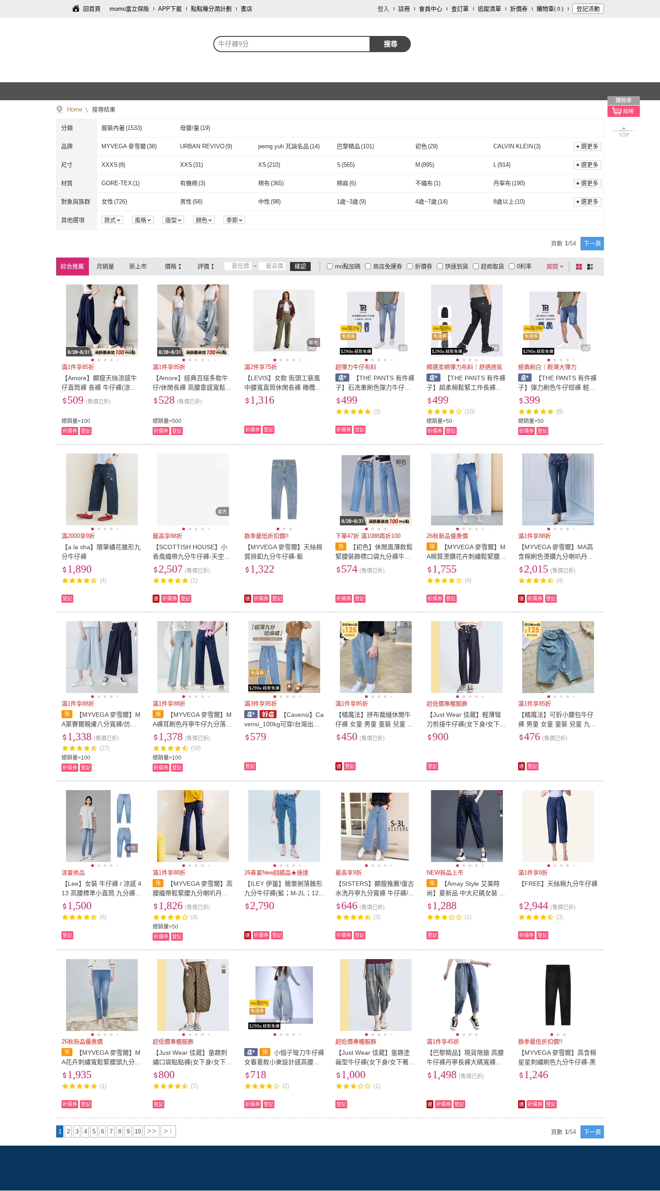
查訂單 (460, 8)
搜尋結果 (102, 109)
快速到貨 (456, 266)
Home (74, 109)
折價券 (519, 8)
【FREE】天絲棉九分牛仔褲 (558, 883)
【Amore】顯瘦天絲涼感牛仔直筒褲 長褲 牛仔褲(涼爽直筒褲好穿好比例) (99, 387)
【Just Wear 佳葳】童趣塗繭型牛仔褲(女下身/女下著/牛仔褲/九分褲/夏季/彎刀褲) (373, 1062)
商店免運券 (387, 266)
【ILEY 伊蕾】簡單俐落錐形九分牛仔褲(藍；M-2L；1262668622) (283, 893)
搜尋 (390, 44)
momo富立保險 (129, 8)
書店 (246, 8)
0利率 (524, 266)
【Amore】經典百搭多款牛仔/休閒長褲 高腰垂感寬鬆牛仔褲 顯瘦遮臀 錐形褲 (192, 387)
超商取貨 (492, 266)
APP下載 (170, 8)
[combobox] (291, 44)
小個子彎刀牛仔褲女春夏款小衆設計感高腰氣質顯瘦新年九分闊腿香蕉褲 (284, 1062)
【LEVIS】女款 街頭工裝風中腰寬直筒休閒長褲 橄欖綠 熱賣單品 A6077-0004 (282, 387)
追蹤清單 (489, 8)
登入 (383, 8)
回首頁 (92, 8)
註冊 (404, 8)
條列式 (591, 266)
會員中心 (430, 8)
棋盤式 (580, 266)
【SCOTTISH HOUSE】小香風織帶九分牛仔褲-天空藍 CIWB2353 (191, 556)
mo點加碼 (348, 266)
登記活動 (588, 8)
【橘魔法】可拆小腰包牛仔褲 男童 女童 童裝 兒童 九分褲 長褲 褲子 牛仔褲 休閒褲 (557, 724)
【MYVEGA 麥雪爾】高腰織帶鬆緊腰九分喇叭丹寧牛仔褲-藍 (193, 893)
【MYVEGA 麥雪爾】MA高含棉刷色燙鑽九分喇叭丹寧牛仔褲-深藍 (556, 556)
